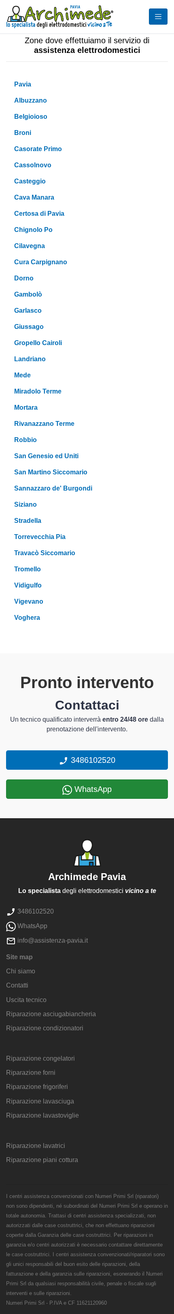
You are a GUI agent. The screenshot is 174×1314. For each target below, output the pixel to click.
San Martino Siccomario (50, 472)
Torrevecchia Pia (40, 536)
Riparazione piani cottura (42, 1159)
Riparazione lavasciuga (40, 1101)
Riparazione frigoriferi (37, 1086)
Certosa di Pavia (39, 213)
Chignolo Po (33, 229)
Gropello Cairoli (38, 342)
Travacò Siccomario (44, 553)
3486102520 (91, 760)
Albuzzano (30, 100)
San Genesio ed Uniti (46, 456)
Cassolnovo (32, 165)
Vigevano (28, 601)
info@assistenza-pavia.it (52, 940)
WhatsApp (92, 789)
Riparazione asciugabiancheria (51, 1014)
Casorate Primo (38, 148)
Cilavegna (29, 245)
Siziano (25, 504)
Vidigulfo (28, 585)
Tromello (27, 569)
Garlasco (28, 310)
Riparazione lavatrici (35, 1145)
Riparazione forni (30, 1072)
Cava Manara (34, 197)
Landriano (30, 359)
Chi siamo (20, 971)
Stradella (27, 520)
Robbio (25, 439)
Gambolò (28, 294)
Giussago (29, 326)
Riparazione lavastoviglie (42, 1115)
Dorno (24, 278)
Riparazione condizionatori (44, 1028)
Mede (22, 375)
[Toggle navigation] (158, 16)
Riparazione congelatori (40, 1058)
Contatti (17, 985)
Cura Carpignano (40, 262)
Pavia (22, 84)
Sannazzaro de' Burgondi (53, 488)
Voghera (27, 617)
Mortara (26, 407)
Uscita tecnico (26, 999)
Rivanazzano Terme (44, 423)
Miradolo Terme (38, 391)
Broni (22, 132)
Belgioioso (30, 116)
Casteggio (30, 181)
